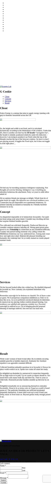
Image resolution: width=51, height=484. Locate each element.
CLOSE (3, 483)
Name (3, 466)
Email (3, 473)
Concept (8, 99)
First (23, 468)
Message (4, 478)
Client (7, 97)
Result (7, 103)
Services (8, 101)
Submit (3, 480)
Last (23, 470)
